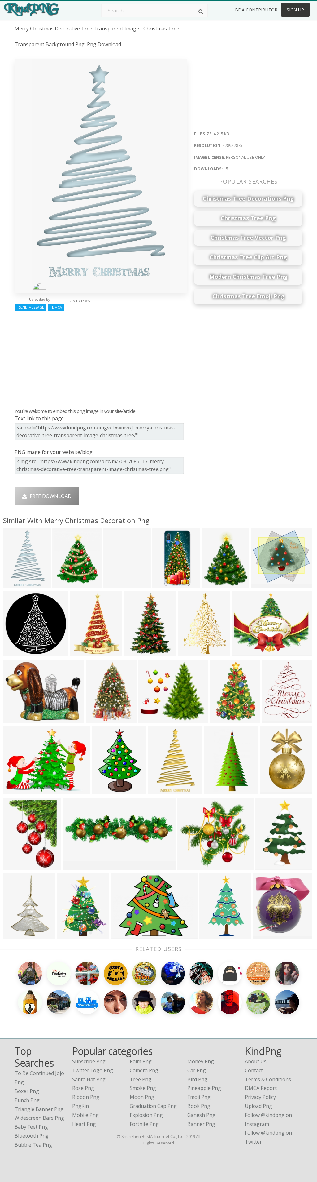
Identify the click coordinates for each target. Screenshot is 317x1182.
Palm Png (141, 1061)
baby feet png (31, 1126)
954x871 (262, 584)
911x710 (14, 790)
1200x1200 (100, 719)
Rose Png (83, 1088)
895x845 (188, 866)
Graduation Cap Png (153, 1106)
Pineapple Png (204, 1088)
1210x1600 (71, 935)
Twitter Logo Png (92, 1070)
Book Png (198, 1106)
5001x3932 (246, 652)
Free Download (49, 496)
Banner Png (201, 1124)
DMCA (56, 307)
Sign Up (295, 10)
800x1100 (116, 584)
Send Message (30, 307)
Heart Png (84, 1124)
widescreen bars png (39, 1117)
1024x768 (266, 935)
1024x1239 (66, 584)
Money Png (200, 1061)
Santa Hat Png (89, 1079)
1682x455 (75, 866)
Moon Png (142, 1097)
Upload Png (258, 1106)
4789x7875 (17, 584)
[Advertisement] (101, 358)
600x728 (273, 719)
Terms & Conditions (268, 1079)
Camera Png (144, 1070)
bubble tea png (33, 1144)
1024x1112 (138, 652)
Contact (254, 1070)
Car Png (196, 1070)
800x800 (163, 584)
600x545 (149, 719)
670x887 (81, 652)
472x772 (159, 790)
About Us (256, 1061)
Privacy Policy (260, 1097)
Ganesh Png (201, 1115)
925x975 (266, 866)
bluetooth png (32, 1135)
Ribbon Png (85, 1097)
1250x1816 (17, 935)
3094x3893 (216, 584)
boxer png (27, 1091)
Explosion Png (146, 1115)
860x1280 (104, 790)
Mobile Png (85, 1115)
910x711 (14, 719)
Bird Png (197, 1079)
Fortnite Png (144, 1124)
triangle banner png (39, 1109)
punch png (27, 1100)
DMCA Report (261, 1088)
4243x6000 (17, 866)
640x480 (122, 935)
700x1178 (212, 935)
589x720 (271, 790)
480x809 (215, 790)
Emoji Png (199, 1097)
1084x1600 (224, 719)
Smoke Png (143, 1088)
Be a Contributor (256, 10)
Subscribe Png (89, 1061)
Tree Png (140, 1079)
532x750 (189, 652)
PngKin (80, 1106)
